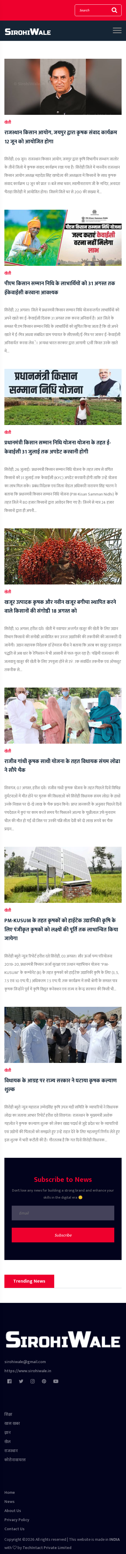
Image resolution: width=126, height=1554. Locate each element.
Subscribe (63, 1235)
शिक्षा (8, 1414)
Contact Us (14, 1529)
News (9, 1501)
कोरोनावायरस (15, 1459)
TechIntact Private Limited (47, 1547)
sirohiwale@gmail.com (25, 1361)
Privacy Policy (16, 1519)
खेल (7, 1441)
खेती (7, 122)
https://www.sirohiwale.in (27, 1370)
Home (9, 1492)
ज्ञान (7, 1432)
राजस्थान (11, 1450)
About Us (12, 1510)
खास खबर (12, 1423)
